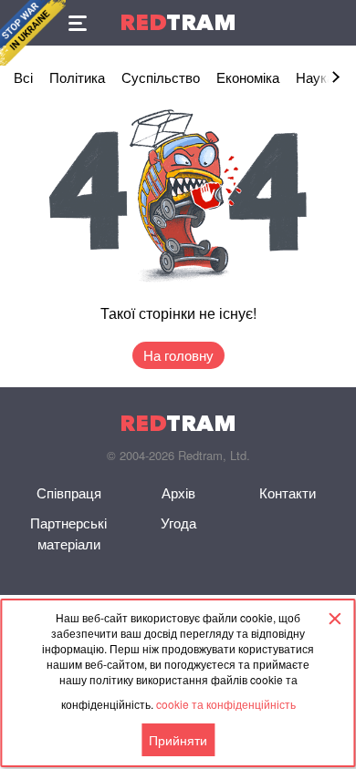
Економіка (247, 77)
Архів (178, 492)
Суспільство (160, 77)
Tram (178, 22)
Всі (23, 77)
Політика (77, 77)
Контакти (287, 492)
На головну (178, 354)
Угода (178, 522)
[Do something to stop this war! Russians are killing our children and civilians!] (33, 33)
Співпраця (69, 492)
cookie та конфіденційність (226, 704)
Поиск (333, 22)
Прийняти (178, 740)
